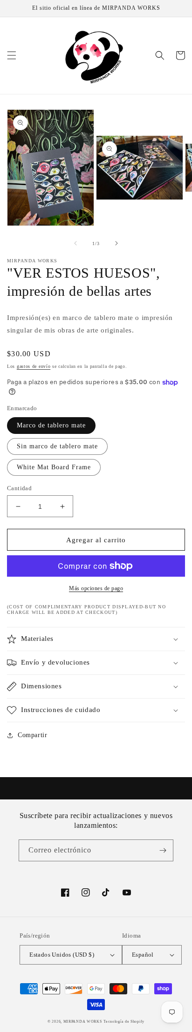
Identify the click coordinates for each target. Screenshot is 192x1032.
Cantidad (19, 488)
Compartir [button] (32, 735)
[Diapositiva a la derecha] (116, 243)
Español (143, 954)
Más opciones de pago (96, 588)
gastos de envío (34, 366)
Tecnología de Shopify (123, 1021)
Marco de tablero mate (51, 425)
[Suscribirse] (162, 850)
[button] (11, 55)
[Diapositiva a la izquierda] (75, 243)
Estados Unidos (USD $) (61, 954)
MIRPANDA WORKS (82, 1021)
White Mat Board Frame (54, 467)
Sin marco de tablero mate (57, 446)
